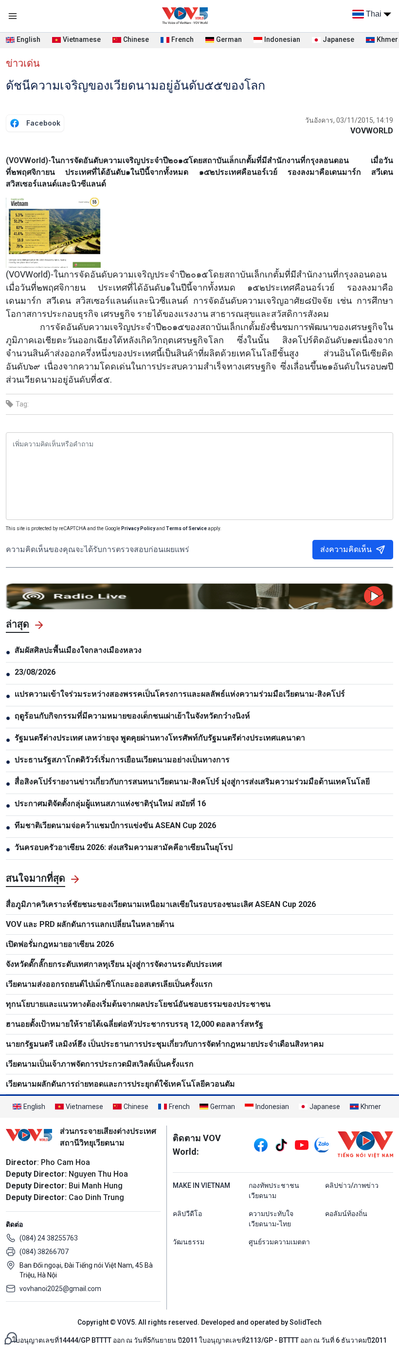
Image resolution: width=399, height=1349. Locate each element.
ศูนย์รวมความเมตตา (279, 1242)
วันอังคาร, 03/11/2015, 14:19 (349, 120)
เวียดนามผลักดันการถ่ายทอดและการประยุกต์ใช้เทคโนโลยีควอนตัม (120, 1084)
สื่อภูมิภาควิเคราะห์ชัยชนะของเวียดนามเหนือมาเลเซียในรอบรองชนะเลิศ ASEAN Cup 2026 (161, 904)
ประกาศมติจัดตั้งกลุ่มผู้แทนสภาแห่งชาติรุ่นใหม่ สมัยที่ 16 (110, 803)
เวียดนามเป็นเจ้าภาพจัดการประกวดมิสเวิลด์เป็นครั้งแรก (100, 1064)
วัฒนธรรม (188, 1242)
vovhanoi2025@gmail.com (60, 1289)
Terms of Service (186, 528)
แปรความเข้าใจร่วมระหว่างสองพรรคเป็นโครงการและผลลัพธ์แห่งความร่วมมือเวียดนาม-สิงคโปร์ (180, 694)
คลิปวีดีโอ (187, 1214)
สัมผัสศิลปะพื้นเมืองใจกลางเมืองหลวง (78, 650)
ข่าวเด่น (23, 63)
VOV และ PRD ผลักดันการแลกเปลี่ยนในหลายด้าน (90, 924)
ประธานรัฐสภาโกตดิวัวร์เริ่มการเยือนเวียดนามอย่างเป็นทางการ (122, 759)
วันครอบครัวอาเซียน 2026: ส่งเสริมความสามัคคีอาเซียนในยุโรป (124, 847)
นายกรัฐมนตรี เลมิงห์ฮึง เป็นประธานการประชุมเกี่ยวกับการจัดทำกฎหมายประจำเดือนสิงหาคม (165, 1044)
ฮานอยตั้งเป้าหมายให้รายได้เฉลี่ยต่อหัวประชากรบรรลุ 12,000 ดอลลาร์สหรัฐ (134, 1024)
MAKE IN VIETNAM (201, 1185)
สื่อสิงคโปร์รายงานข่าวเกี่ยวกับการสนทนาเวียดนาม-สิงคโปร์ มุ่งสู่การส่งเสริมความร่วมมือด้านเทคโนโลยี (192, 781)
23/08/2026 (35, 672)
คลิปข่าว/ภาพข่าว (352, 1185)
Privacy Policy (138, 528)
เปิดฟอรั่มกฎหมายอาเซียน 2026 (60, 944)
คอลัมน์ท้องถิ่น (346, 1214)
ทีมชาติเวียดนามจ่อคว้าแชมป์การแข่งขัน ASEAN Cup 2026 (115, 825)
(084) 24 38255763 (48, 1238)
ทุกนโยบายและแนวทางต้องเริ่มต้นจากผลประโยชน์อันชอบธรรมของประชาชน (138, 1004)
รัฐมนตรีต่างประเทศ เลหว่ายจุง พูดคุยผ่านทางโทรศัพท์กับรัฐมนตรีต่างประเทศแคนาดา (160, 737)
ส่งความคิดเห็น (346, 549)
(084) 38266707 (44, 1252)
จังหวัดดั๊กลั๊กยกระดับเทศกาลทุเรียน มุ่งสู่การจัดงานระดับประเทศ (114, 964)
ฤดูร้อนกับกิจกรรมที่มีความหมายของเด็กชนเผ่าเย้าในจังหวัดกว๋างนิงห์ (132, 716)
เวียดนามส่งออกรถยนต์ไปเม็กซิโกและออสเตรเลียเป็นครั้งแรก (109, 984)
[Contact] (11, 1337)
